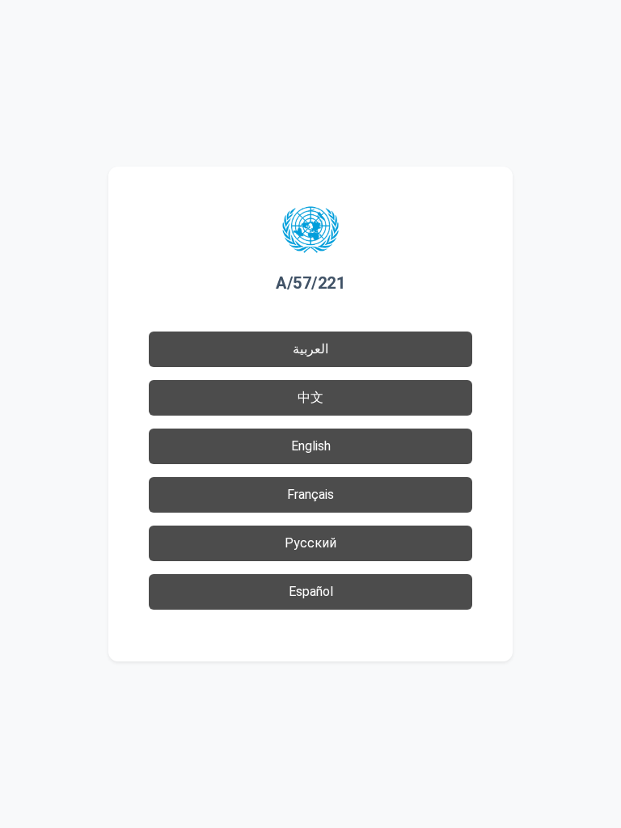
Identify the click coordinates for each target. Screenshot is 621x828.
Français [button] (310, 494)
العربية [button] (310, 349)
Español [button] (311, 591)
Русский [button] (310, 543)
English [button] (311, 446)
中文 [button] (310, 397)
